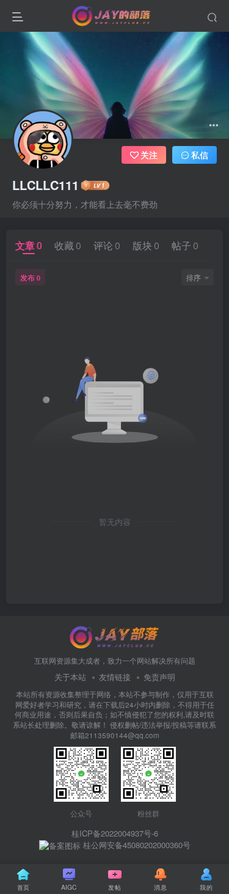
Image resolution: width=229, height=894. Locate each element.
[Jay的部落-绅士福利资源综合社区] (115, 636)
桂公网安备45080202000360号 (136, 845)
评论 (106, 245)
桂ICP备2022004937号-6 (114, 833)
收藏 (67, 245)
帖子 (185, 245)
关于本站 (70, 677)
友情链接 (115, 677)
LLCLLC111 (45, 185)
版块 (146, 245)
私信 (199, 154)
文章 (28, 245)
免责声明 (159, 677)
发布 (30, 277)
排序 (193, 277)
